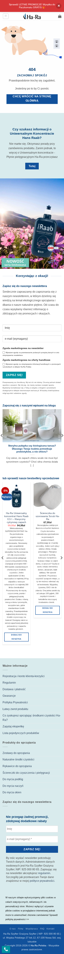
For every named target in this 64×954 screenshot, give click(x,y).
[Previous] (3, 565)
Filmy (20, 929)
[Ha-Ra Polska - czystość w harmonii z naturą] (32, 16)
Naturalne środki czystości (18, 759)
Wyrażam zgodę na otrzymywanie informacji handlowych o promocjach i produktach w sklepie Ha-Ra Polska (32, 365)
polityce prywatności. (42, 880)
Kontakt (50, 929)
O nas (13, 929)
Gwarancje (9, 695)
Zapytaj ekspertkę (13, 726)
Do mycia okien (12, 792)
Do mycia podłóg (13, 779)
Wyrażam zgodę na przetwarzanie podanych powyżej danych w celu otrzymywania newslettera (31, 354)
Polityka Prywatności (15, 702)
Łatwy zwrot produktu (15, 709)
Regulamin (9, 682)
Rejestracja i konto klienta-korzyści (24, 676)
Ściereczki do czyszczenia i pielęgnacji (26, 772)
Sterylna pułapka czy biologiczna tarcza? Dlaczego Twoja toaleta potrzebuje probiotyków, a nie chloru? (32, 448)
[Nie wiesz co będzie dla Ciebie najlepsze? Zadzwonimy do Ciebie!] (6, 949)
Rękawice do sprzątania (17, 766)
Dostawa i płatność (14, 689)
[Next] (61, 565)
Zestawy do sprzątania (16, 753)
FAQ (42, 929)
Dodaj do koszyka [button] (16, 637)
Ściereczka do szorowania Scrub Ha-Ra (48, 516)
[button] (6, 16)
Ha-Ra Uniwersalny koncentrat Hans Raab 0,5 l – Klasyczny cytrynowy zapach (16, 518)
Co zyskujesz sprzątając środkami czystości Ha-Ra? (32, 717)
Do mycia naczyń (13, 785)
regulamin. (44, 873)
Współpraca (32, 929)
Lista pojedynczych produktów (21, 733)
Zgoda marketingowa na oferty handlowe (26, 360)
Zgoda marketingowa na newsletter (23, 348)
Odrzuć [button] (58, 6)
